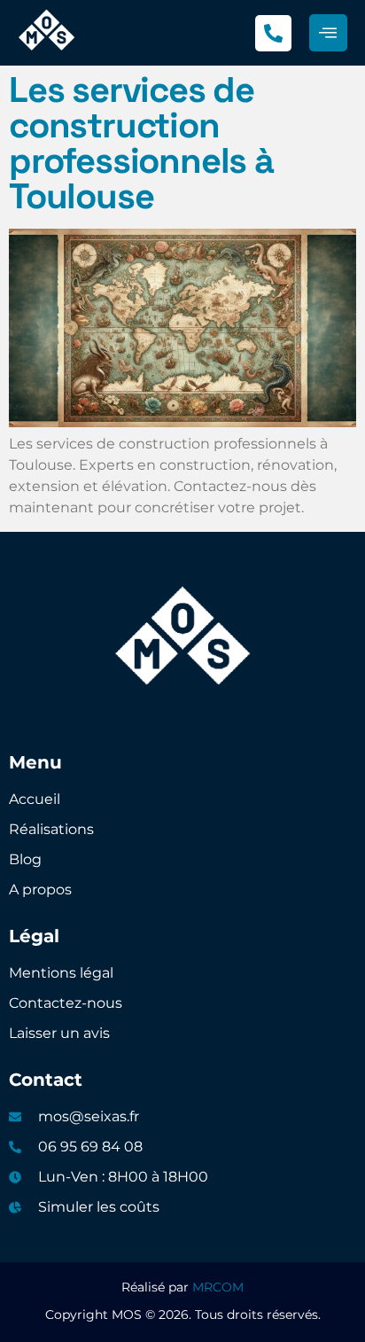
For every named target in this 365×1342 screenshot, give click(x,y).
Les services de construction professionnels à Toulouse (141, 143)
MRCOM (218, 1287)
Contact (45, 1079)
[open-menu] (328, 33)
